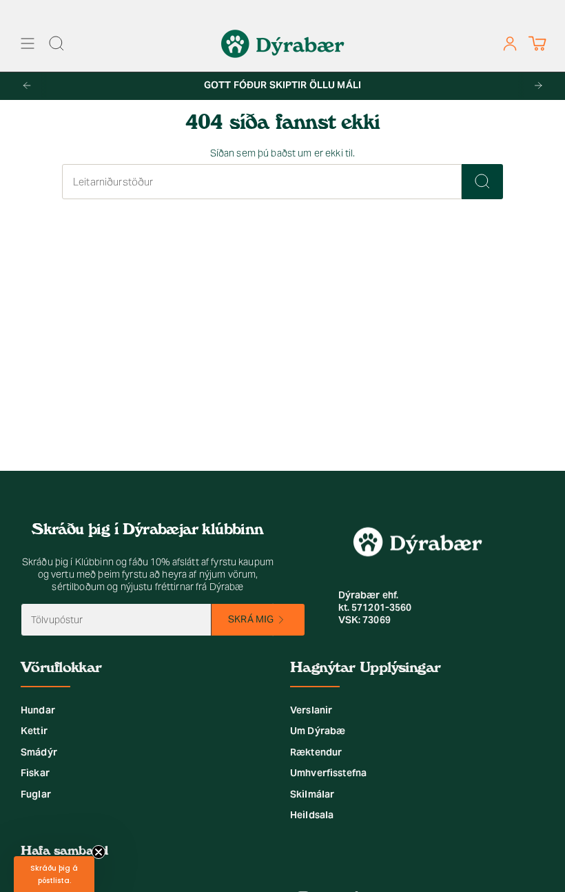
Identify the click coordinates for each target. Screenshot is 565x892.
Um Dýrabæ (317, 730)
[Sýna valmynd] (27, 44)
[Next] (538, 85)
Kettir (34, 730)
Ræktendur (316, 752)
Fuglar (36, 794)
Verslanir (311, 710)
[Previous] (27, 85)
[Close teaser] (98, 852)
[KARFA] (537, 44)
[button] (54, 874)
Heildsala (311, 815)
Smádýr (39, 752)
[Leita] (482, 181)
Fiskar (35, 773)
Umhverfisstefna (328, 773)
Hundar (38, 710)
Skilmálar (312, 794)
